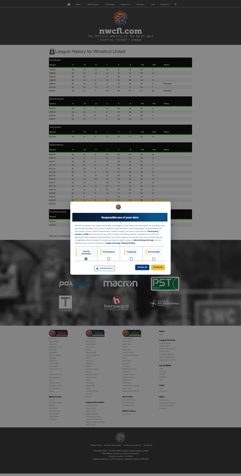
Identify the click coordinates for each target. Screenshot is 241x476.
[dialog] (120, 238)
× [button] (164, 208)
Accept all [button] (158, 267)
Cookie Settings (112, 243)
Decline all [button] (142, 267)
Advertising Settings (144, 240)
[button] (104, 268)
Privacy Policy (128, 243)
